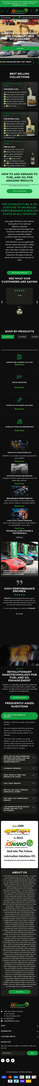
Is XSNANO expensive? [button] (12, 768)
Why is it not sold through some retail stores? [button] (16, 791)
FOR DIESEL (22, 337)
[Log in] (31, 11)
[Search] (7, 11)
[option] (19, 591)
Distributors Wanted (19, 697)
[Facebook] (3, 1060)
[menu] (2, 11)
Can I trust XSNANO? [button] (12, 783)
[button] (19, 716)
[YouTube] (13, 1060)
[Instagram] (8, 1060)
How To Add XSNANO (19, 191)
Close (37, 2)
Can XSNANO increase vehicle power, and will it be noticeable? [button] (16, 808)
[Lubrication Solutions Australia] (19, 559)
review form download (19, 273)
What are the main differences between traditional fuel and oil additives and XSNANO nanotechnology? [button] (17, 759)
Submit (32, 1053)
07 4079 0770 (9, 1018)
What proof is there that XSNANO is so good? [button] (15, 776)
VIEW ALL (19, 537)
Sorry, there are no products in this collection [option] (15, 345)
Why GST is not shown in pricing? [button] (14, 716)
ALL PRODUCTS (7, 337)
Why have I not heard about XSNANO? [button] (16, 799)
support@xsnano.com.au (11, 1021)
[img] (19, 290)
